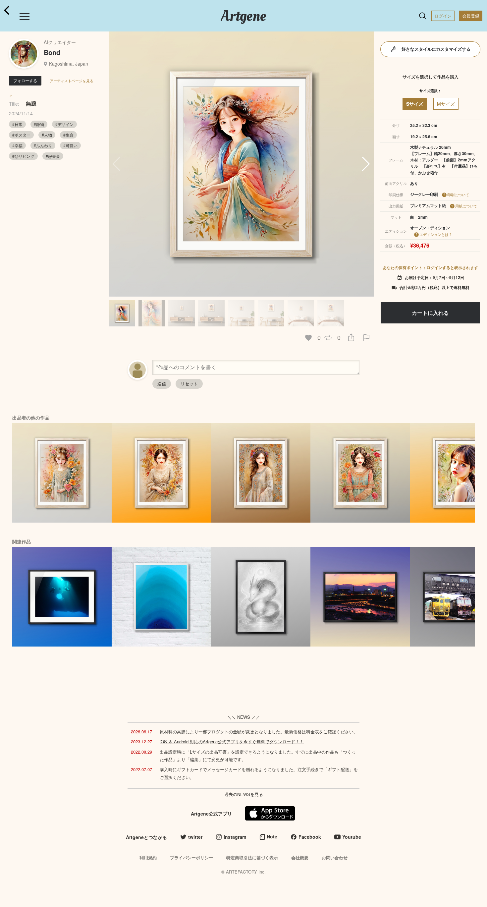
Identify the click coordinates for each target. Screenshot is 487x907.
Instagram (235, 836)
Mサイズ (446, 103)
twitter (195, 836)
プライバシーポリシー (191, 857)
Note (272, 836)
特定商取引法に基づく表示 (252, 857)
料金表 (312, 731)
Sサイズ (414, 103)
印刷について (458, 194)
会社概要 (299, 857)
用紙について (466, 205)
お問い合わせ (335, 857)
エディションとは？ (435, 234)
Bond (52, 52)
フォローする (25, 80)
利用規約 (148, 857)
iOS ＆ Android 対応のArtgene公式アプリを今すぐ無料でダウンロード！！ (232, 741)
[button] (365, 164)
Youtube (351, 836)
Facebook (309, 836)
